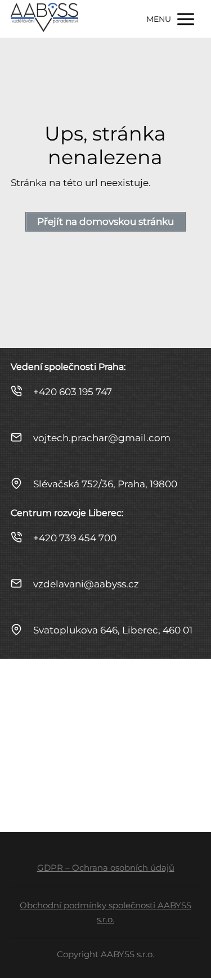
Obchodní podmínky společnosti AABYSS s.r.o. (105, 912)
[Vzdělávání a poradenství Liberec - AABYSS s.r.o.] (44, 19)
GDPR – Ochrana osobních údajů (105, 867)
